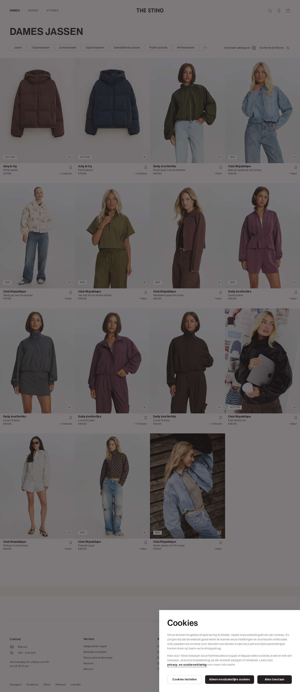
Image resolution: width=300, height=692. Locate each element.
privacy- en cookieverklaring (187, 665)
